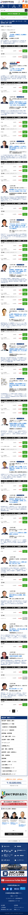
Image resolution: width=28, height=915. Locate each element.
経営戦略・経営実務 (7, 733)
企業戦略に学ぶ (6, 745)
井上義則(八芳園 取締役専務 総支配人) (18, 472)
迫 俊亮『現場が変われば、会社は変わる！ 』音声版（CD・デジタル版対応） (18, 316)
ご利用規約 (3, 907)
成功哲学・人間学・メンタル (9, 761)
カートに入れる (25, 51)
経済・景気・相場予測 (7, 749)
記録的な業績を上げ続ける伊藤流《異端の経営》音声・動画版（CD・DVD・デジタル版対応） (18, 425)
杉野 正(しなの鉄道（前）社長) (16, 598)
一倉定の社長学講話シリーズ (9, 771)
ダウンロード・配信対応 (8, 730)
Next (25, 830)
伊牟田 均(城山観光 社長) (15, 504)
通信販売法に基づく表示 (6, 909)
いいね (17, 888)
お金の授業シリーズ (7, 764)
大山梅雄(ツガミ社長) (14, 38)
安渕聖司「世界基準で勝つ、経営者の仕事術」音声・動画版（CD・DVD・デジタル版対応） (18, 271)
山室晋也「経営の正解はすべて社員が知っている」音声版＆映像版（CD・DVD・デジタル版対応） (18, 103)
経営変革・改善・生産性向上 (9, 752)
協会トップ (13, 896)
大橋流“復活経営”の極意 (15, 656)
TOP (2, 17)
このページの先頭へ (14, 841)
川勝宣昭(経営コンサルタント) (16, 632)
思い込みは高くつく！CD (15, 688)
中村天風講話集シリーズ (8, 767)
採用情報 (16, 905)
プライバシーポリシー (19, 907)
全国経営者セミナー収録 (8, 723)
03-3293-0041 (14, 783)
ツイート (23, 888)
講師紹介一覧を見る (14, 834)
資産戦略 (4, 758)
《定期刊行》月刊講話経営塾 (9, 727)
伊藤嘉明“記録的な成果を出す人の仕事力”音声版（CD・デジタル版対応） (18, 350)
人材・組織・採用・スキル (8, 736)
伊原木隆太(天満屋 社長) (15, 690)
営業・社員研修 (6, 755)
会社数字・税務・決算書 (8, 739)
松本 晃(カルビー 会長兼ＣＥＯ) (17, 565)
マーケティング (6, 742)
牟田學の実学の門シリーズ (8, 774)
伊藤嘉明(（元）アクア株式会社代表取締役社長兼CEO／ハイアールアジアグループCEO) (18, 390)
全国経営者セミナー (13, 900)
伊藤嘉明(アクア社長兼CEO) (15, 428)
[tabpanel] (5, 817)
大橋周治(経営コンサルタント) (16, 658)
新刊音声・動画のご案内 (8, 720)
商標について (17, 909)
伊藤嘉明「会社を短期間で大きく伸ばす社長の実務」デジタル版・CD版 (18, 385)
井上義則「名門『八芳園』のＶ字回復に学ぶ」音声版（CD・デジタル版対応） (18, 468)
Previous (1, 830)
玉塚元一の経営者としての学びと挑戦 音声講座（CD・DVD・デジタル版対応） (18, 148)
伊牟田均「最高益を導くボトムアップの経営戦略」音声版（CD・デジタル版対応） (18, 500)
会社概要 (3, 905)
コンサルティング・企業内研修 (13, 898)
